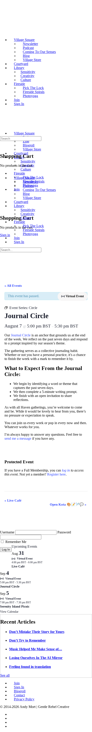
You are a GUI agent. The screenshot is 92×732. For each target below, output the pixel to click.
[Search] (2, 204)
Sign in (5, 235)
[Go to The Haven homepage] (31, 126)
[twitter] (11, 722)
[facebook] (11, 714)
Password (64, 532)
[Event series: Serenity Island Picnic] (33, 602)
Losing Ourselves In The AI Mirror (36, 658)
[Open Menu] (2, 124)
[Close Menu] (2, 170)
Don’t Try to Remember (27, 640)
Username (7, 532)
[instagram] (11, 718)
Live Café (12, 500)
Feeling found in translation (30, 667)
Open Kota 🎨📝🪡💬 (68, 504)
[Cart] (2, 208)
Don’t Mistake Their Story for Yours (36, 632)
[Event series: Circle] (33, 582)
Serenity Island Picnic (14, 606)
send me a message (17, 438)
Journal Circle (21, 335)
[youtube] (11, 726)
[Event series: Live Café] (44, 562)
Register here (56, 474)
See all (5, 675)
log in (66, 470)
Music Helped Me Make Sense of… (35, 649)
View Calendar (9, 611)
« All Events (13, 285)
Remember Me (15, 542)
